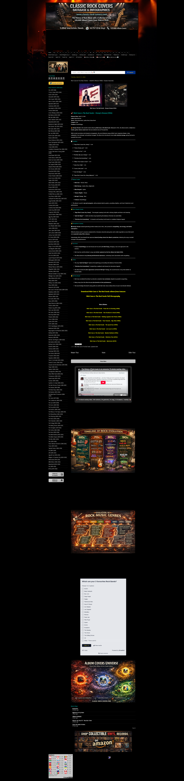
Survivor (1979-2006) (53, 380)
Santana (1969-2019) (54, 349)
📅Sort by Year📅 (100, 57)
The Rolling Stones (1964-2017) (56, 425)
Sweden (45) (124, 54)
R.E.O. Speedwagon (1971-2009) (56, 326)
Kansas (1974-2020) (53, 239)
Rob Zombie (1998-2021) (54, 342)
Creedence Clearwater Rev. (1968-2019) (58, 149)
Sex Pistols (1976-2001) (54, 353)
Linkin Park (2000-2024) (54, 253)
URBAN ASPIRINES (77, 716)
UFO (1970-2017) (52, 453)
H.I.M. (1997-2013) (53, 219)
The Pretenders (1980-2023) (55, 421)
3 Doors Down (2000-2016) (55, 92)
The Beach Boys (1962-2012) (55, 390)
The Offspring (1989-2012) (55, 416)
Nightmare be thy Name (78, 712)
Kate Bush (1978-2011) (54, 244)
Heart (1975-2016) (53, 221)
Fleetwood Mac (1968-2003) (55, 192)
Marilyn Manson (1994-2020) (55, 267)
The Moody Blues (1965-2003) (56, 414)
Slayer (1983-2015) (53, 367)
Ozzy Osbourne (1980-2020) (55, 303)
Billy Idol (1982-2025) (54, 117)
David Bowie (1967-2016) (54, 155)
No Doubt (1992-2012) (54, 299)
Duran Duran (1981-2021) (54, 178)
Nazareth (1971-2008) (54, 287)
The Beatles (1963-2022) (54, 392)
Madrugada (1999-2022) (54, 260)
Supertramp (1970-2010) (54, 378)
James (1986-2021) (53, 228)
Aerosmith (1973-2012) (54, 97)
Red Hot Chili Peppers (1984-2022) (57, 339)
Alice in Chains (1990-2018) (55, 101)
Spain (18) (58, 57)
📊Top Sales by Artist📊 (113, 57)
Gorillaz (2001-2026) (53, 205)
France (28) (50, 57)
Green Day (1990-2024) (54, 210)
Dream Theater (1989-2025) (55, 176)
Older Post (132, 353)
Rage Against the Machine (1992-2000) (58, 330)
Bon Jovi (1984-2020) (54, 133)
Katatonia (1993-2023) (54, 242)
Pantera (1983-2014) (53, 305)
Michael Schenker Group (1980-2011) (57, 274)
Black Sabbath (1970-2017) (55, 119)
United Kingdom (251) (65, 54)
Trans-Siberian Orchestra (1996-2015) (57, 443)
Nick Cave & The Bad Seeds (83, 346)
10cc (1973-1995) (52, 90)
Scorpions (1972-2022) (54, 355)
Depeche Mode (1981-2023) (55, 167)
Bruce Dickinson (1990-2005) (55, 140)
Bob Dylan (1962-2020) (54, 129)
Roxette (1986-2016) (53, 346)
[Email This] (75, 344)
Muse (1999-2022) (53, 285)
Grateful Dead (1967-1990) (55, 208)
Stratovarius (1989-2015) (55, 376)
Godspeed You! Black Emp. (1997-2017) (58, 198)
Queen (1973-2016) (53, 321)
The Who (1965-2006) (54, 439)
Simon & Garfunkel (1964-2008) (56, 360)
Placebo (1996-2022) (53, 317)
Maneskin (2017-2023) (54, 262)
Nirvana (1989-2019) (53, 296)
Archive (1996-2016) (53, 110)
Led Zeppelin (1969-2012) (54, 248)
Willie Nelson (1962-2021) (54, 462)
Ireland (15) (99, 54)
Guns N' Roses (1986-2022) (55, 214)
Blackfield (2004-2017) (54, 122)
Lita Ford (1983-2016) (54, 255)
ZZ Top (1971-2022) (53, 469)
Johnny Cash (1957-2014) (54, 235)
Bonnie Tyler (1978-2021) (54, 135)
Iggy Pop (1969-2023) (54, 217)
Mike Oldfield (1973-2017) (54, 278)
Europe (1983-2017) (53, 187)
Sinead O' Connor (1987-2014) (55, 362)
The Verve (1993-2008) (54, 432)
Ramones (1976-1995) (53, 337)
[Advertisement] (92, 40)
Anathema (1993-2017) (54, 106)
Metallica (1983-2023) (54, 271)
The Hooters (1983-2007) (54, 409)
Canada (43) (74, 54)
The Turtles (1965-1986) (54, 430)
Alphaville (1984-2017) (54, 103)
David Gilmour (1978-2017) (55, 157)
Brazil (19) (64, 57)
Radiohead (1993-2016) (54, 328)
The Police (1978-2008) (54, 418)
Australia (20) (91, 54)
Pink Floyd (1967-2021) (54, 314)
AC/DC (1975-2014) (53, 94)
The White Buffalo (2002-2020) (56, 434)
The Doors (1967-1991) (54, 405)
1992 (75, 346)
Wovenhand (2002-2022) (54, 464)
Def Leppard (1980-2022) (55, 164)
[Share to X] (78, 344)
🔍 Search (130, 72)
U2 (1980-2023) (52, 450)
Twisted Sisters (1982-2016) (55, 448)
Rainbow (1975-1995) (53, 333)
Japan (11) (71, 57)
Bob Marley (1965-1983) (54, 131)
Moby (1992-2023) (53, 280)
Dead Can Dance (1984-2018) (55, 160)
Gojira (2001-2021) (53, 203)
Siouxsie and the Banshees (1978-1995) (58, 365)
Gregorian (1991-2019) (54, 212)
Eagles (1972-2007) (53, 180)
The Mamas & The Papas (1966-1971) (57, 412)
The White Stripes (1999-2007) (56, 437)
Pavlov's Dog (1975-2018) (54, 308)
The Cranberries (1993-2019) (55, 400)
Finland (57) (116, 54)
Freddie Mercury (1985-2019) (55, 194)
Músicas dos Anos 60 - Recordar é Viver (82, 720)
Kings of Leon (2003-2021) (55, 246)
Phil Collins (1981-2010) (54, 312)
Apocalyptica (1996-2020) (55, 108)
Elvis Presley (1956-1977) (54, 185)
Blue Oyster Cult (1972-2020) (56, 126)
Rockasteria (75, 708)
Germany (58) (82, 54)
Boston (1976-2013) (53, 138)
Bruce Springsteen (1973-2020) (56, 142)
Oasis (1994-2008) (53, 301)
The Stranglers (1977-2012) (55, 428)
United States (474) (52, 54)
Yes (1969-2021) (52, 466)
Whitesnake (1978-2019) (54, 459)
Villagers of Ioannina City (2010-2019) (58, 457)
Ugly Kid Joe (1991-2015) (54, 455)
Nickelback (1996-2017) (54, 292)
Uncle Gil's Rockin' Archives (78, 724)
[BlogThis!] (77, 344)
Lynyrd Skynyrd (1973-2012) (55, 258)
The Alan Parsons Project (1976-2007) (57, 385)
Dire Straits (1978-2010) (54, 169)
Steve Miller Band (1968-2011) (56, 374)
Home (49, 52)
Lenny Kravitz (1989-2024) (55, 251)
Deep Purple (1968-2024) (55, 162)
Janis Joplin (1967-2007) (54, 230)
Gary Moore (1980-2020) (55, 196)
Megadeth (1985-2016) (54, 269)
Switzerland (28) (107, 54)
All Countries (79, 57)
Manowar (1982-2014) (54, 264)
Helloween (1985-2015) (54, 223)
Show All (133, 728)
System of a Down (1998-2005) (56, 383)
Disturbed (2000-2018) (54, 171)
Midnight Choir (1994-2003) (55, 276)
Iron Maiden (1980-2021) (54, 226)
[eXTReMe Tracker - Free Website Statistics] (109, 758)
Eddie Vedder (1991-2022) (54, 182)
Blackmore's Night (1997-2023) (56, 124)
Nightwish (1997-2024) (54, 294)
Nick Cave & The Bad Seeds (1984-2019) (58, 289)
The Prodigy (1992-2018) (54, 423)
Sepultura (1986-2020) (54, 358)
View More (103, 361)
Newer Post (75, 353)
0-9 (54, 52)
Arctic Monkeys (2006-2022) (55, 113)
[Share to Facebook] (79, 344)
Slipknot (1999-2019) (53, 369)
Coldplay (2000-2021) (54, 144)
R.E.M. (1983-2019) (53, 324)
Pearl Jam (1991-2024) (54, 310)
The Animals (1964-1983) (54, 387)
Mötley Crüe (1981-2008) (55, 283)
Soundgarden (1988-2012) (55, 371)
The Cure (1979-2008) (54, 403)
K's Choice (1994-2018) (54, 237)
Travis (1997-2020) (53, 446)
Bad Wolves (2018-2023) (54, 115)
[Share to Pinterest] (81, 344)
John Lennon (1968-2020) (55, 233)
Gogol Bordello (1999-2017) (55, 201)
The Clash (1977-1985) (54, 398)
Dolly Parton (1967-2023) (54, 173)
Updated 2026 (94, 346)
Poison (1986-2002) (53, 319)
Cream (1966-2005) (53, 147)
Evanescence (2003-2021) (55, 189)
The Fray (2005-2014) (54, 407)
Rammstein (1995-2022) (54, 335)
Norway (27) (132, 54)
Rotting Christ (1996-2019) (55, 344)
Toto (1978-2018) (52, 441)
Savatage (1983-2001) (54, 351)
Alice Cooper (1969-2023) (54, 99)
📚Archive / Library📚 (89, 57)
